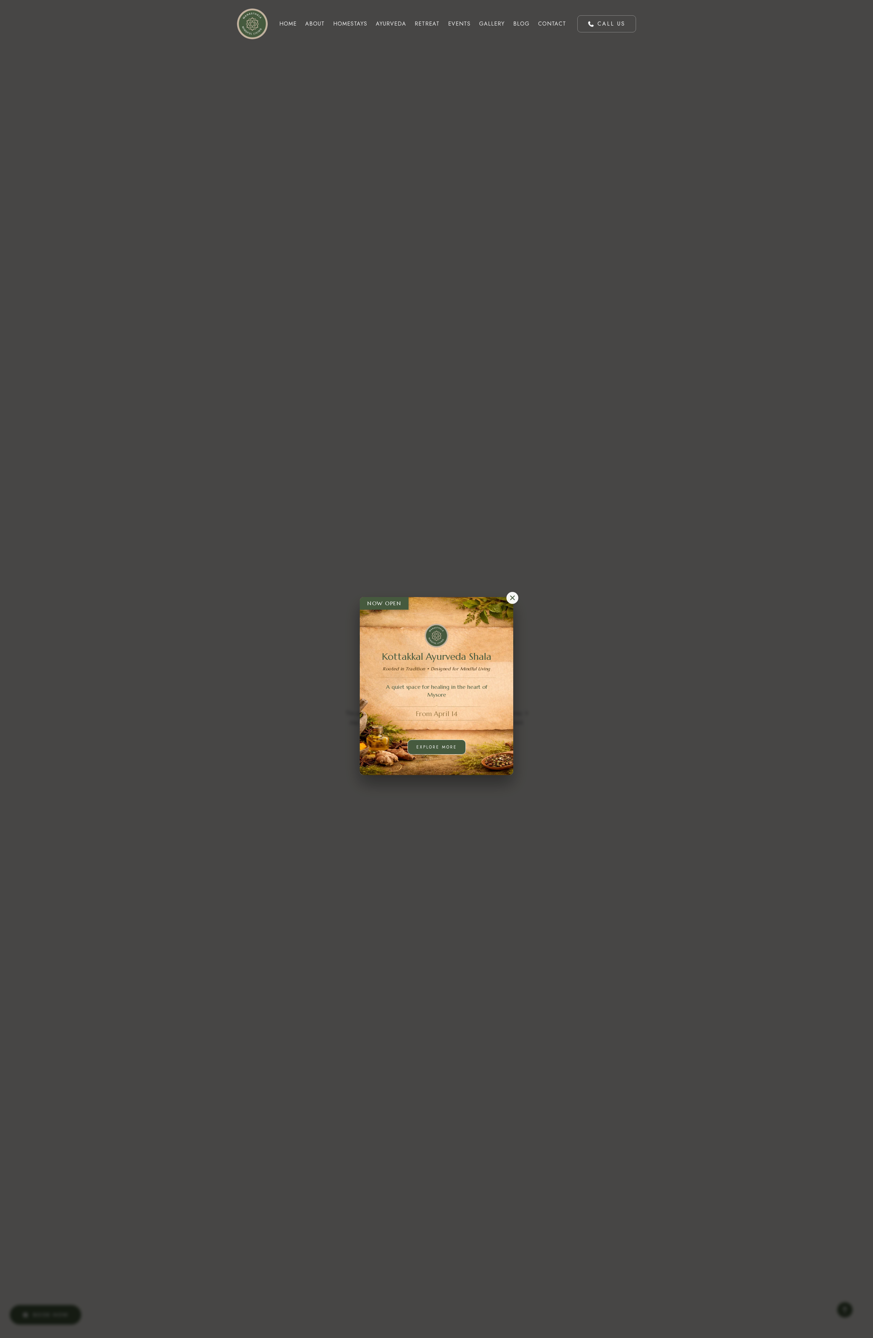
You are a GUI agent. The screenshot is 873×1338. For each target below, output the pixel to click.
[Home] (252, 24)
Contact (552, 24)
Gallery (492, 24)
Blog (521, 24)
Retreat (427, 24)
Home (288, 24)
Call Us (611, 24)
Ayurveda (391, 24)
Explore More (436, 747)
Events (459, 24)
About (315, 24)
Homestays (350, 24)
